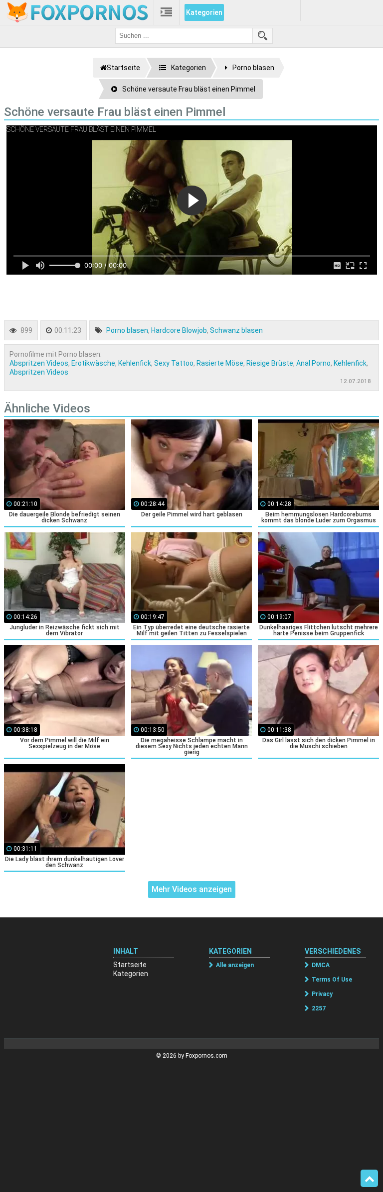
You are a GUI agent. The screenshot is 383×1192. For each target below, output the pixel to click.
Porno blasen (127, 330)
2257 (319, 1008)
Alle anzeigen (235, 965)
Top (369, 1179)
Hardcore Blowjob (179, 330)
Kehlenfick (134, 363)
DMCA (321, 965)
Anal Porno (313, 363)
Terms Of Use (332, 979)
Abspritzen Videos (38, 363)
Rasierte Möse (219, 363)
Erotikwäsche (93, 363)
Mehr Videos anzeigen (192, 889)
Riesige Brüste (269, 363)
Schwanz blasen (236, 330)
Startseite (130, 965)
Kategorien (204, 12)
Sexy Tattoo (173, 363)
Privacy (322, 994)
